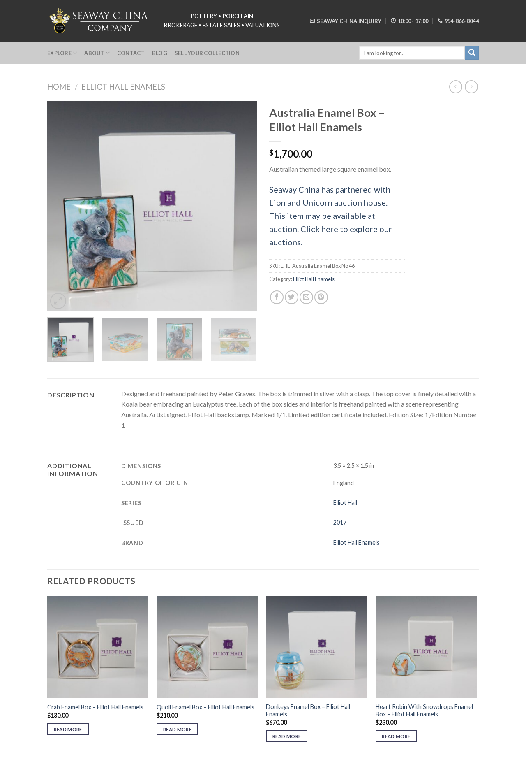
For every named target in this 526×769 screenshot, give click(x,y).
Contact (131, 53)
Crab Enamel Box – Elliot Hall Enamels (95, 707)
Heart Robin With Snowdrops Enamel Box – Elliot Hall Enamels (424, 710)
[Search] (472, 53)
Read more (68, 729)
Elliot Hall (345, 502)
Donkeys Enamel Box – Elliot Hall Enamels (308, 710)
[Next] (242, 206)
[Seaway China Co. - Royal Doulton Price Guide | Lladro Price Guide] (99, 21)
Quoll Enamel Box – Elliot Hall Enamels (205, 707)
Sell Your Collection (207, 53)
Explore (59, 53)
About (94, 53)
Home (59, 86)
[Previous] (61, 206)
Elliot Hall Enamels (123, 86)
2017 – (342, 522)
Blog (159, 53)
